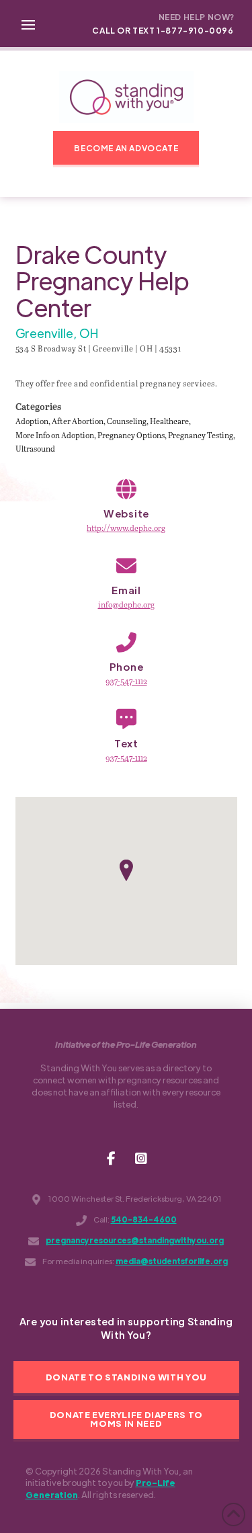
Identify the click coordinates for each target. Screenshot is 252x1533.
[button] (28, 23)
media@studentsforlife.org (172, 1261)
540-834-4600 (144, 1219)
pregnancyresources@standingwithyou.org (135, 1240)
